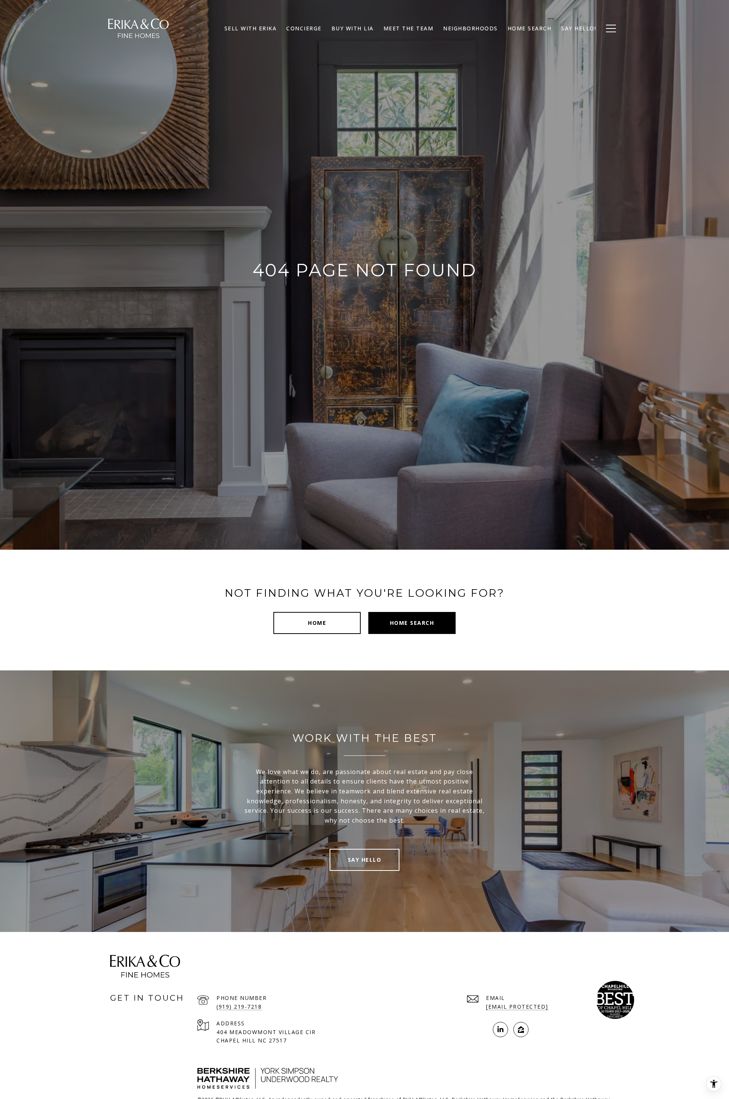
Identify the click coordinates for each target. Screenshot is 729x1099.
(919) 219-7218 (239, 1006)
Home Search (530, 28)
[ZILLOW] (521, 1029)
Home (317, 622)
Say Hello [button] (365, 859)
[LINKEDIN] (500, 1029)
